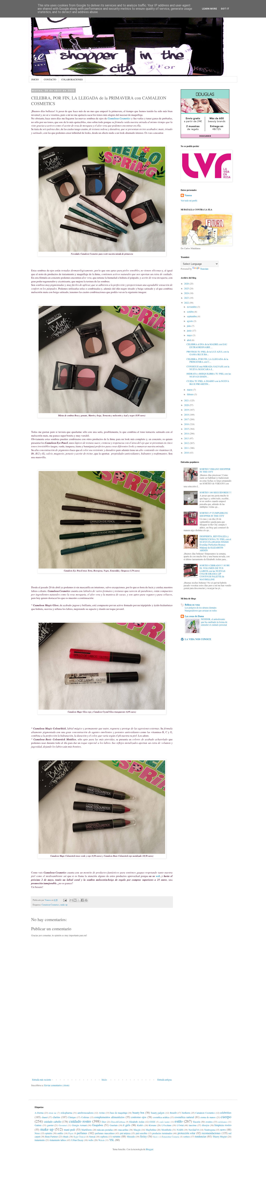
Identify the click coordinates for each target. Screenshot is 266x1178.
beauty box (138, 1112)
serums (117, 1136)
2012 (186, 443)
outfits (60, 1133)
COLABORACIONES (72, 79)
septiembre (192, 316)
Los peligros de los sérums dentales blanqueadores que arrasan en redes (201, 609)
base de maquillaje (118, 1112)
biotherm (186, 1112)
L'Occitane (166, 1125)
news (223, 1129)
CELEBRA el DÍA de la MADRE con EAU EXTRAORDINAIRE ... (207, 345)
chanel (45, 1117)
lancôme (192, 1125)
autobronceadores (86, 1112)
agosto (190, 320)
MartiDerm (86, 1129)
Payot (70, 1133)
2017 (186, 419)
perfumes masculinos (105, 1133)
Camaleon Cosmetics (50, 904)
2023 (186, 297)
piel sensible (141, 1133)
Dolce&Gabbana (118, 1121)
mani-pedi (69, 1129)
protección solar (187, 1133)
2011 (186, 447)
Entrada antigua (164, 1079)
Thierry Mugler (220, 1136)
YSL (111, 1140)
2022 (186, 302)
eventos (209, 1121)
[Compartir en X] (79, 900)
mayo (190, 335)
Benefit (173, 1112)
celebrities (225, 1112)
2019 (186, 409)
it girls (126, 1125)
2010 (186, 452)
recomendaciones (211, 1133)
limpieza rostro (222, 1125)
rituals (66, 1136)
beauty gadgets (158, 1112)
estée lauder (164, 1121)
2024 (186, 293)
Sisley (143, 1136)
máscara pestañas (105, 1129)
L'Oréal (180, 1125)
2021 (186, 400)
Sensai (92, 1136)
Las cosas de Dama (194, 616)
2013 (186, 438)
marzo (190, 389)
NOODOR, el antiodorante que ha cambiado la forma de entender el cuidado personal (214, 622)
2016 (186, 424)
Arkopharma (66, 1112)
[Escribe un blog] (75, 900)
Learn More (209, 8)
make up (63, 904)
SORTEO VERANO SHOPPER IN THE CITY (215, 470)
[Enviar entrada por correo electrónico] (64, 900)
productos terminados (162, 1133)
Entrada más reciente (41, 1079)
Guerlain (114, 1125)
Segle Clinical (79, 1136)
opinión (48, 1133)
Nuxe (37, 1133)
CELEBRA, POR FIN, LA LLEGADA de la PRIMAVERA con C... (207, 360)
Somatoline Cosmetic (171, 1136)
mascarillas (123, 1129)
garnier (50, 1125)
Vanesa (188, 195)
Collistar (85, 1117)
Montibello (166, 1129)
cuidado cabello (52, 1121)
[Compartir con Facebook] (82, 900)
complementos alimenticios (109, 1117)
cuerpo (226, 1116)
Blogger (149, 1149)
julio (189, 325)
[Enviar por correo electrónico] (71, 900)
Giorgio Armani (79, 1125)
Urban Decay (77, 1140)
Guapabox (97, 1125)
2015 (186, 428)
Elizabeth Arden (136, 1121)
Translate (204, 268)
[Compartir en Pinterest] (86, 900)
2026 (186, 283)
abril (189, 340)
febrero (190, 394)
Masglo (137, 1129)
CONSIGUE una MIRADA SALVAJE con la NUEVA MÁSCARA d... (208, 368)
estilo (179, 1121)
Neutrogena (209, 1129)
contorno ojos (138, 1117)
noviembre (192, 306)
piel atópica (125, 1133)
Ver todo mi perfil (189, 200)
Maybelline (151, 1129)
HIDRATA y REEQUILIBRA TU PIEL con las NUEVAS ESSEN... (209, 375)
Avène (102, 1112)
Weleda (101, 1140)
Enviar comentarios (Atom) (56, 1085)
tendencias (200, 1136)
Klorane (152, 1125)
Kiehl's (140, 1125)
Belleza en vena (192, 604)
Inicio (104, 1079)
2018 (186, 414)
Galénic (38, 1125)
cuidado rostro (80, 1121)
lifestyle (205, 1125)
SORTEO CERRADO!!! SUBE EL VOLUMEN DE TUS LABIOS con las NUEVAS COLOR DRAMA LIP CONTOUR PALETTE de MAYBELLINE (215, 572)
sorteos (186, 1136)
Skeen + (156, 1136)
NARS (180, 1129)
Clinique (72, 1117)
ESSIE (152, 1121)
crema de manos (207, 1117)
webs (90, 1140)
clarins (56, 1117)
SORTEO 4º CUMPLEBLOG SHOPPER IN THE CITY (214, 514)
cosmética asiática (161, 1117)
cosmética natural (184, 1117)
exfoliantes (222, 1121)
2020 (186, 405)
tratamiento (40, 1140)
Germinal (63, 1125)
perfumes (82, 1133)
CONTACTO (50, 79)
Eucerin (196, 1121)
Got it (225, 8)
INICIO (35, 79)
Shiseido (131, 1136)
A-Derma (39, 1112)
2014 (186, 433)
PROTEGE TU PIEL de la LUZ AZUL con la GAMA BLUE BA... (208, 353)
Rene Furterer (51, 1136)
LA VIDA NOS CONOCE (198, 639)
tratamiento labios (58, 1140)
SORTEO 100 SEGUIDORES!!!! (215, 492)
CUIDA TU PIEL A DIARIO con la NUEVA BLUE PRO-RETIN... (208, 382)
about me (52, 1113)
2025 (186, 288)
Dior (104, 1121)
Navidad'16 (193, 1129)
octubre (190, 311)
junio (189, 330)
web (158, 876)
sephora (103, 1136)
